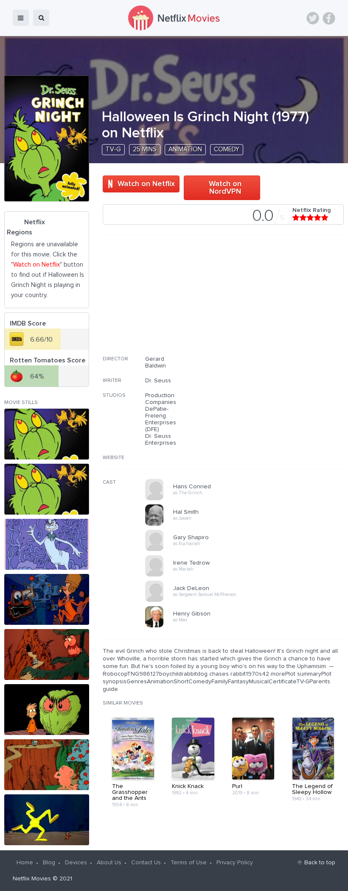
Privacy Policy (234, 863)
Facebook (329, 18)
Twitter (312, 18)
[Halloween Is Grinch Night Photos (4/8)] (46, 599)
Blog (49, 863)
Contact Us (146, 863)
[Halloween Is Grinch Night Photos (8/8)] (46, 819)
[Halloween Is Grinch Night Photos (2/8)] (46, 489)
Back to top (319, 863)
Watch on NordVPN (225, 187)
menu (21, 18)
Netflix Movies (32, 879)
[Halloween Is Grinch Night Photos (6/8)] (46, 709)
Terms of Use (189, 863)
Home (25, 863)
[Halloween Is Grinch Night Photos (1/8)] (46, 434)
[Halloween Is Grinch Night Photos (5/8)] (46, 654)
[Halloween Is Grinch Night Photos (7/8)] (46, 764)
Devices (76, 863)
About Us (109, 863)
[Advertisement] (280, 301)
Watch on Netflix (146, 184)
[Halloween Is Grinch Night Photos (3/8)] (46, 544)
